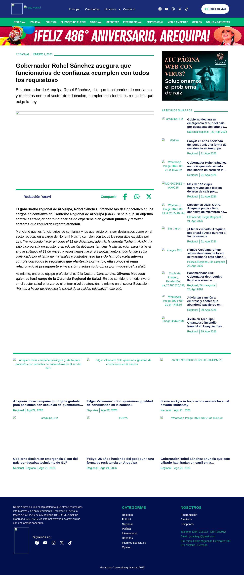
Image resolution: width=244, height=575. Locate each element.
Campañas (92, 9)
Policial (35, 22)
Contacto (129, 9)
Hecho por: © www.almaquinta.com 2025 (122, 567)
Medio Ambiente (178, 22)
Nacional (96, 22)
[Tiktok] (186, 9)
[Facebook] (160, 9)
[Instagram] (173, 9)
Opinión (197, 22)
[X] (149, 197)
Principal (74, 9)
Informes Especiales (134, 542)
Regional (20, 22)
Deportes (112, 22)
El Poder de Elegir (73, 22)
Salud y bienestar (218, 22)
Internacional (132, 22)
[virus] (195, 99)
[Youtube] (166, 9)
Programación (189, 514)
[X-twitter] (180, 9)
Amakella (186, 519)
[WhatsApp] (137, 197)
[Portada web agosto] (122, 44)
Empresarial (155, 22)
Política (51, 22)
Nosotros (111, 9)
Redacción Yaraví (37, 196)
